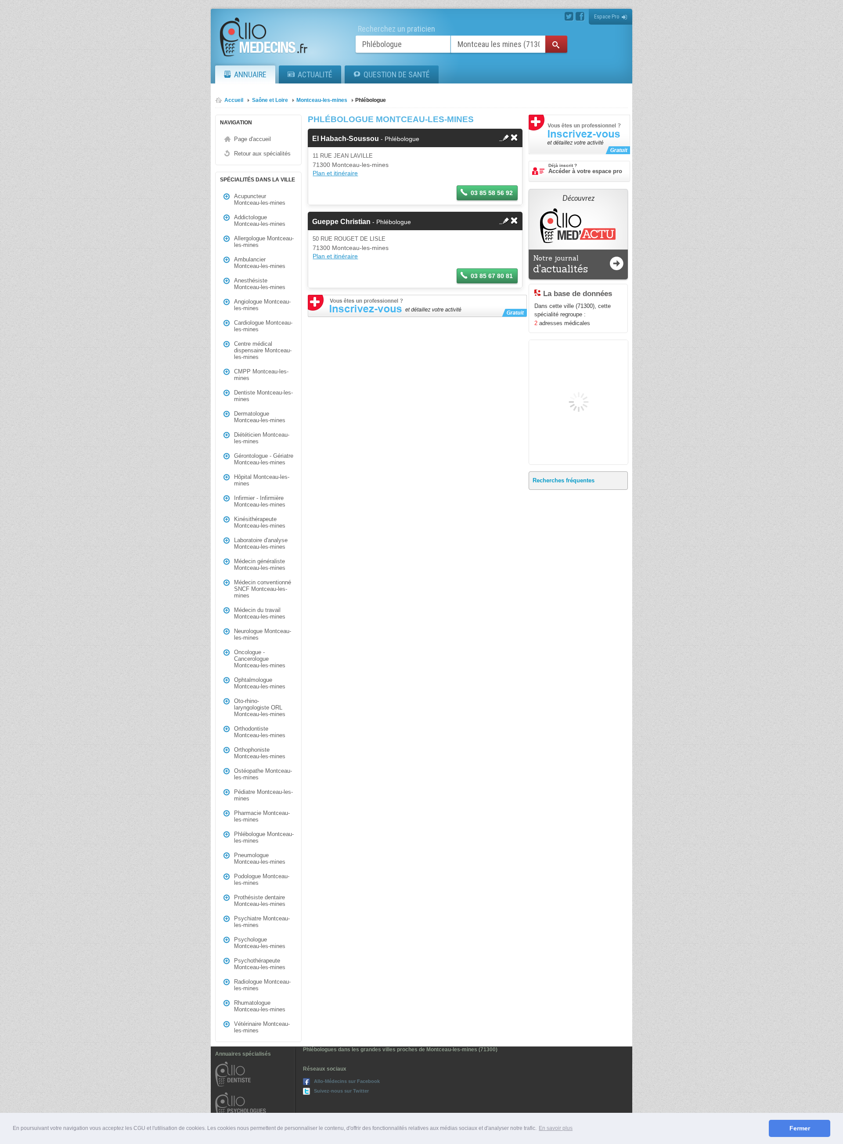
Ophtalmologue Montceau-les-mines (259, 683)
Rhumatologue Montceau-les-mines (259, 1006)
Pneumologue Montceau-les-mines (259, 858)
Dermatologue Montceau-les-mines (259, 417)
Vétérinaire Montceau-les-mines (262, 1027)
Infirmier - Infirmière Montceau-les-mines (259, 501)
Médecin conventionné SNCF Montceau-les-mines (262, 589)
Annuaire (250, 74)
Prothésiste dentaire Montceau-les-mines (259, 900)
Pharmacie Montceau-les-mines (262, 816)
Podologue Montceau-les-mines (261, 879)
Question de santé (397, 74)
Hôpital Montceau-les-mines (261, 480)
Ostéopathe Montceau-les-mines (263, 774)
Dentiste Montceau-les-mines (263, 395)
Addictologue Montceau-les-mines (259, 220)
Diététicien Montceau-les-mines (261, 438)
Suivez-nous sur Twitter (341, 1090)
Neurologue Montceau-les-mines (262, 634)
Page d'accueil (252, 139)
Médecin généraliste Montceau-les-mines (259, 564)
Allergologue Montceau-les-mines (264, 241)
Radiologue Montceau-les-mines (262, 985)
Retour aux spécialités (262, 153)
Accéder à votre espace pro (585, 168)
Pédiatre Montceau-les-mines (263, 795)
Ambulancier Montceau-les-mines (259, 262)
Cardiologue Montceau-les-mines (263, 326)
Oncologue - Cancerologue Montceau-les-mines (259, 659)
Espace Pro (607, 16)
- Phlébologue (365, 138)
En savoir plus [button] (556, 1128)
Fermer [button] (799, 1128)
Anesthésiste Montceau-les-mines (259, 283)
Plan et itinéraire (335, 173)
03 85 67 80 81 (492, 275)
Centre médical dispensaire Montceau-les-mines (263, 350)
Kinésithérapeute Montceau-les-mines (259, 522)
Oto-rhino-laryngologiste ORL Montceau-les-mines (259, 707)
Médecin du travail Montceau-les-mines (259, 613)
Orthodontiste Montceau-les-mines (259, 732)
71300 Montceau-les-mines (351, 164)
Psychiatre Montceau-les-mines (262, 921)
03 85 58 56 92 (492, 192)
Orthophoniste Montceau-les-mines (259, 753)
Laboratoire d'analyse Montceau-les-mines (261, 543)
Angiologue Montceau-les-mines (262, 304)
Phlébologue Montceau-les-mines (264, 837)
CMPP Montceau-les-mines (261, 374)
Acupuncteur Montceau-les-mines (259, 199)
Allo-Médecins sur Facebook (347, 1081)
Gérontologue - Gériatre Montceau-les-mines (263, 459)
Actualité (315, 74)
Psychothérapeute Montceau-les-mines (259, 963)
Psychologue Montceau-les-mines (259, 942)
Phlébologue (370, 100)
